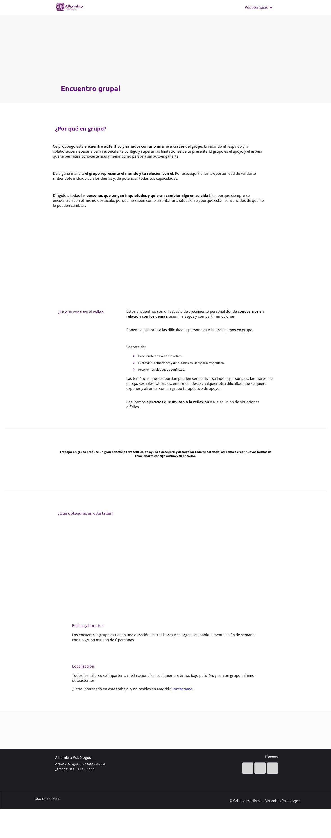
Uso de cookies (47, 799)
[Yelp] (272, 768)
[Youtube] (260, 768)
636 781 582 (66, 769)
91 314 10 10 (86, 769)
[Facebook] (247, 768)
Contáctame (182, 688)
